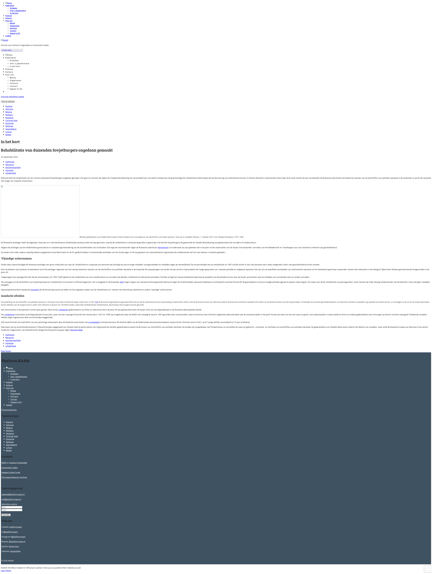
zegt (122, 282)
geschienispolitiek (13, 167)
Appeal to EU (15, 33)
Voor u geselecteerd (18, 10)
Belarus (8, 111)
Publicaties (9, 5)
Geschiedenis (10, 129)
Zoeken (8, 35)
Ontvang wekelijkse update (12, 96)
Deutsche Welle (76, 329)
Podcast (8, 15)
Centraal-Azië (11, 120)
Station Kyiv (14, 546)
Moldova (9, 114)
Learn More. (6, 570)
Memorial (9, 164)
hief (96, 302)
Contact (13, 30)
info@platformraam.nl (11, 499)
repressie (9, 170)
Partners (13, 28)
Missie (12, 23)
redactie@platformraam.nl (13, 494)
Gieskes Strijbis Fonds (10, 472)
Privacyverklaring (9, 409)
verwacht (35, 289)
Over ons (8, 20)
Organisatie (14, 25)
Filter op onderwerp (8, 101)
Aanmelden (6, 515)
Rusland (8, 106)
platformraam (16, 526)
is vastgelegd (93, 322)
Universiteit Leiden (9, 467)
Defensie (9, 126)
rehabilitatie (10, 173)
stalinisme (9, 161)
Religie (8, 134)
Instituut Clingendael (18, 462)
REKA (3, 462)
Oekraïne (9, 109)
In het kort (14, 13)
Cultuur (8, 131)
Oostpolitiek (15, 551)
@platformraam (10, 531)
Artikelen (13, 8)
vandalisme (9, 314)
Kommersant (163, 247)
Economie (9, 123)
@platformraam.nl (17, 541)
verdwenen (63, 309)
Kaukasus (9, 117)
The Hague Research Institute (14, 477)
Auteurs (8, 18)
